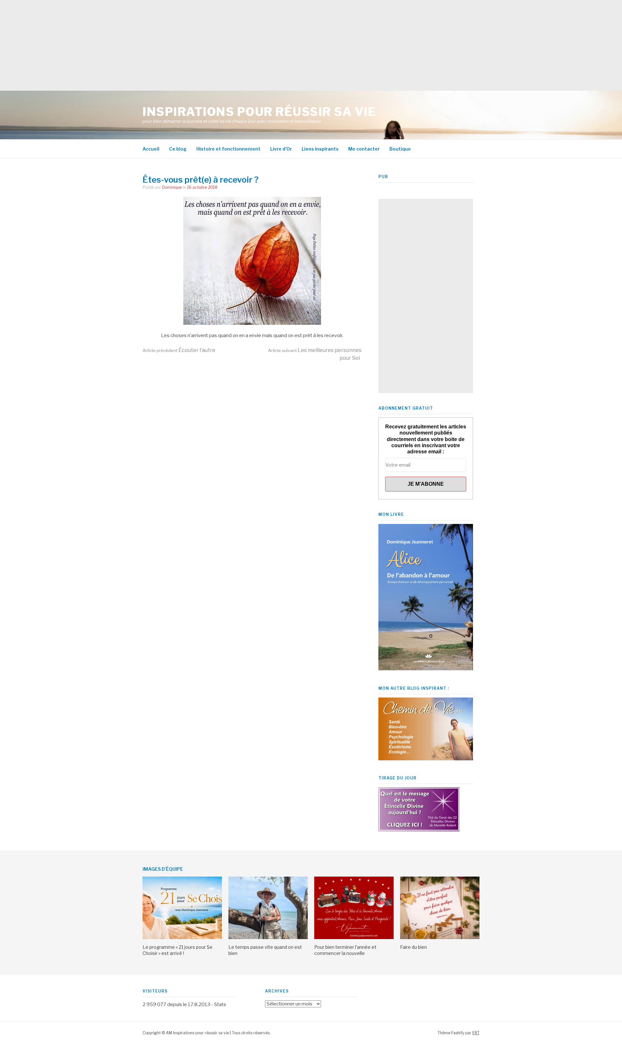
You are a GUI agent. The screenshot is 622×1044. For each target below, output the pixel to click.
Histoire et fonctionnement (228, 149)
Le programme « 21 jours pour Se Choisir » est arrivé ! (178, 950)
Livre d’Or (281, 149)
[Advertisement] (194, 45)
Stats (220, 1004)
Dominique (172, 187)
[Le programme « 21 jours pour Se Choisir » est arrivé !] (182, 937)
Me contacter (364, 149)
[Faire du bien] (439, 937)
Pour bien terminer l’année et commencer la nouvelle (345, 950)
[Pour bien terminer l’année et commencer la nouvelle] (354, 937)
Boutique (400, 149)
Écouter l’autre (179, 350)
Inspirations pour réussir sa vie (259, 112)
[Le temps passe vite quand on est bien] (268, 937)
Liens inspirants (320, 149)
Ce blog (178, 149)
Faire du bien (413, 947)
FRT (475, 1032)
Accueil (151, 149)
